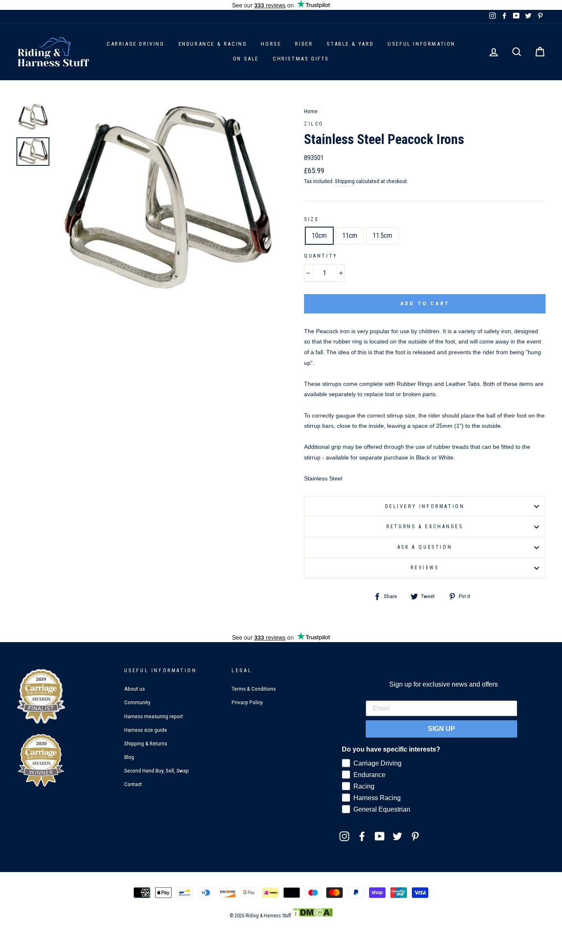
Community (137, 702)
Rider (304, 44)
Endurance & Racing (213, 44)
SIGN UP (441, 728)
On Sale (246, 59)
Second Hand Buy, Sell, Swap (156, 770)
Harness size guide (145, 729)
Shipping (345, 181)
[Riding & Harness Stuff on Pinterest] (415, 836)
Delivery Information (425, 506)
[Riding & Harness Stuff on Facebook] (362, 836)
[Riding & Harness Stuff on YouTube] (380, 836)
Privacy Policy (247, 702)
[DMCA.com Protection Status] (312, 916)
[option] (166, 197)
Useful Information (421, 44)
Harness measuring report (153, 716)
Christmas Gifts (301, 59)
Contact (133, 784)
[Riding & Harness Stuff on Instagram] (344, 836)
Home (311, 111)
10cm (319, 235)
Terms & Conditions (254, 688)
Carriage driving (136, 44)
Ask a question (424, 547)
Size (311, 219)
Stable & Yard (350, 44)
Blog (129, 757)
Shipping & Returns (145, 743)
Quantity (321, 256)
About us (134, 688)
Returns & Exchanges (424, 526)
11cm (349, 235)
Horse (271, 44)
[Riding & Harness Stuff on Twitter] (397, 836)
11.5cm (382, 235)
